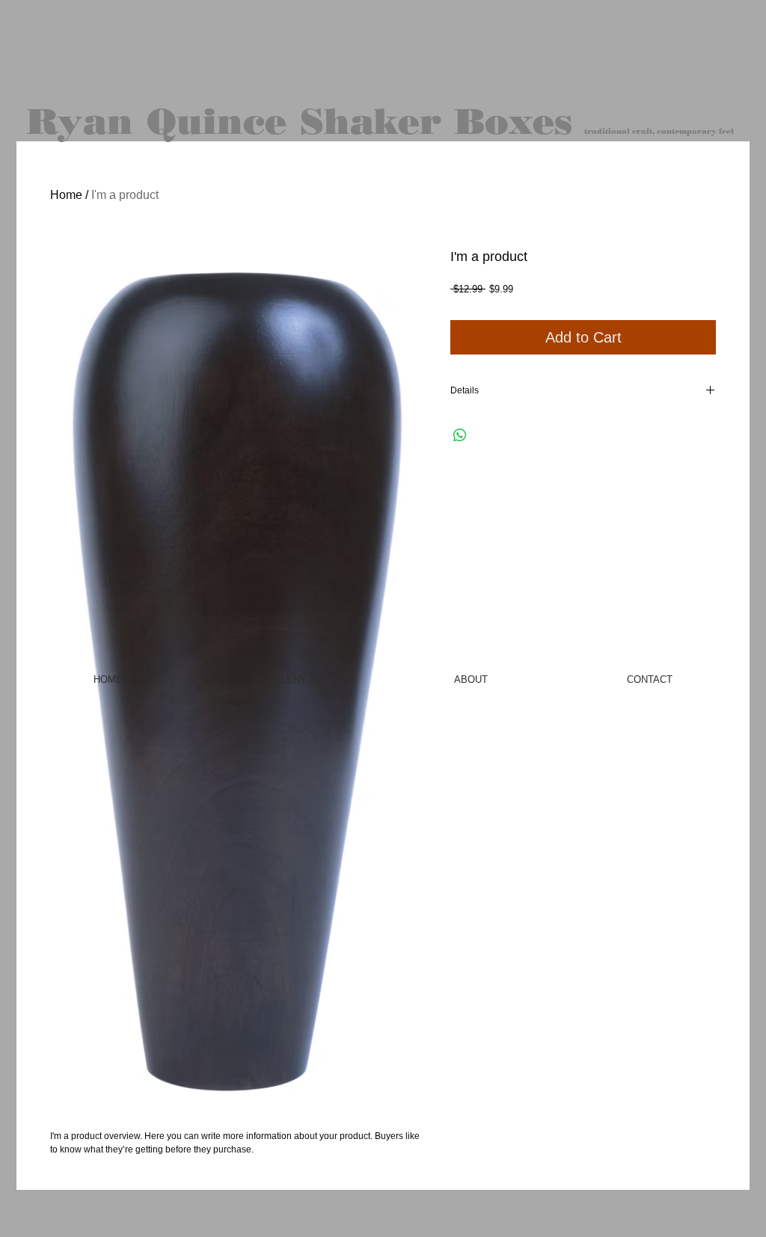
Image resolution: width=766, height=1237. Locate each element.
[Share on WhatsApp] (460, 435)
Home (66, 194)
